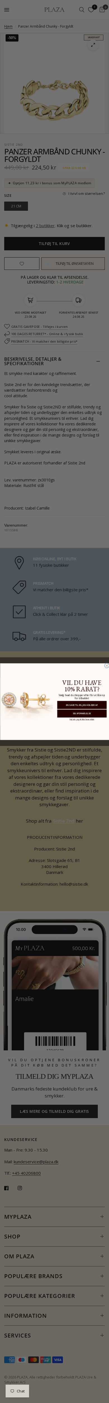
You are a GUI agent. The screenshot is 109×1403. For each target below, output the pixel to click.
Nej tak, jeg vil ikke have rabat (81, 719)
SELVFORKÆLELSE (82, 713)
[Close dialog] (107, 665)
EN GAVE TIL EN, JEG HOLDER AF (82, 704)
